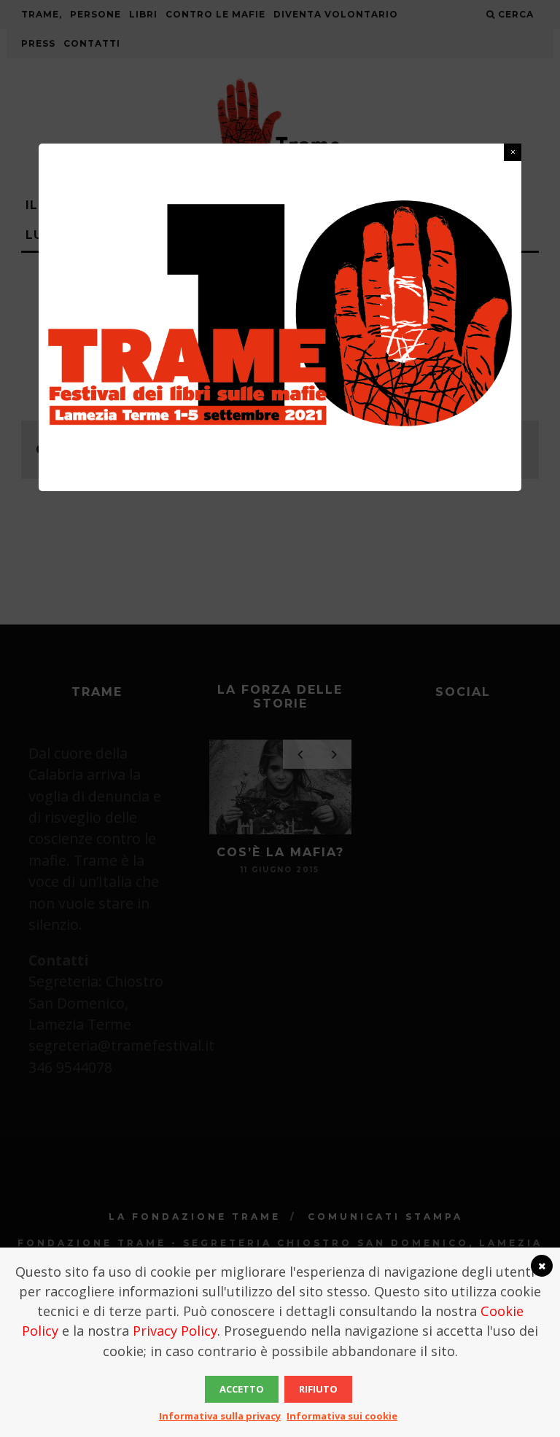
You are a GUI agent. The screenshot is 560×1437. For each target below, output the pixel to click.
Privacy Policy (175, 1330)
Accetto (241, 1388)
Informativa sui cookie (342, 1415)
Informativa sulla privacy (220, 1415)
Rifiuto (318, 1388)
